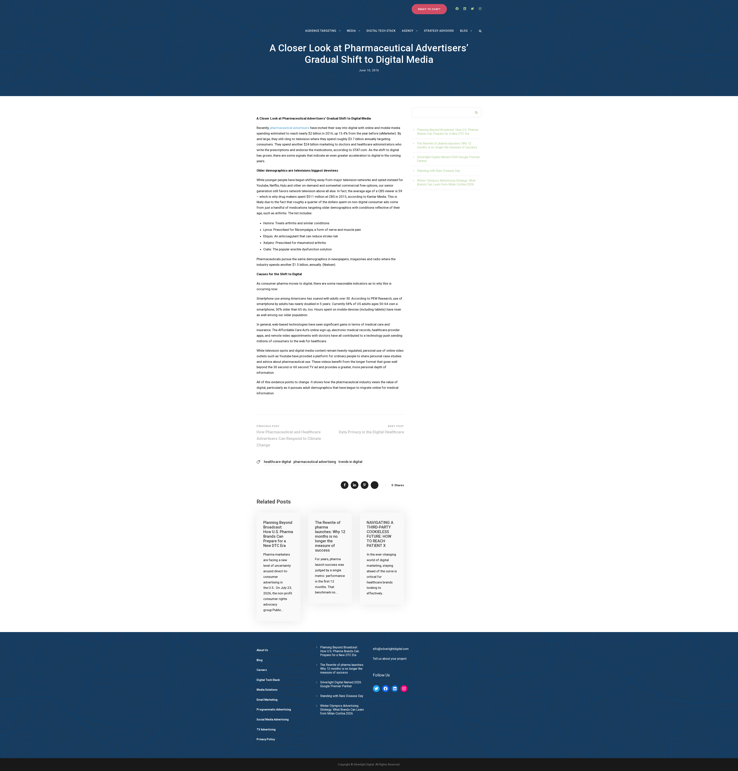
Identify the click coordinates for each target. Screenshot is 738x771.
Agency (407, 30)
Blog (464, 30)
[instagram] (480, 9)
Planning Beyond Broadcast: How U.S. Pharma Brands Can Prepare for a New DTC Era (278, 534)
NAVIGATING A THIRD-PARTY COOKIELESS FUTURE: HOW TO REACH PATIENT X (380, 534)
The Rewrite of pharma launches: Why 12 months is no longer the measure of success (330, 536)
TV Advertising (266, 729)
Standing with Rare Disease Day (438, 171)
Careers (262, 669)
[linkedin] (464, 9)
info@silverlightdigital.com (391, 649)
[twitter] (472, 9)
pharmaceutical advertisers (289, 128)
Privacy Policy (266, 739)
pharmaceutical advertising (314, 462)
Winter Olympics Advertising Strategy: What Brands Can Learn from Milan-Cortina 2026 (446, 182)
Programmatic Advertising (274, 709)
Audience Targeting (320, 30)
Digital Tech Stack (381, 30)
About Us (262, 650)
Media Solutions (267, 689)
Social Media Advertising (273, 719)
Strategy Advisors (439, 30)
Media (351, 30)
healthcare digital (277, 462)
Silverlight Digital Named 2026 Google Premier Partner (340, 684)
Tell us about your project (389, 659)
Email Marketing (267, 699)
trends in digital (350, 462)
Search (476, 112)
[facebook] (457, 9)
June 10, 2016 (369, 70)
